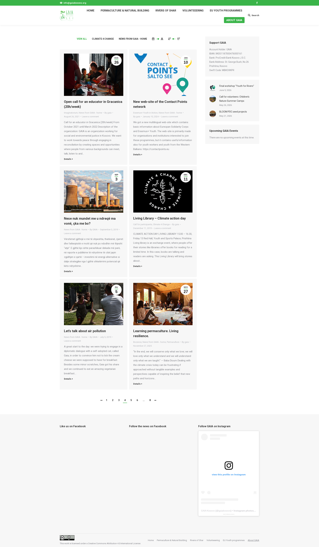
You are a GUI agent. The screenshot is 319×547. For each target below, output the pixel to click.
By (108, 112)
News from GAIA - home (133, 38)
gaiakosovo (225, 510)
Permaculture (173, 342)
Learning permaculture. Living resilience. (155, 333)
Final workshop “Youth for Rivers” (236, 86)
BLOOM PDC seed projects (233, 111)
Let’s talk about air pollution (85, 331)
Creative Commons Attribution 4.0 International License (114, 543)
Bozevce (137, 342)
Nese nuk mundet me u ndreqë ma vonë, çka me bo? (90, 221)
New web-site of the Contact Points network (160, 104)
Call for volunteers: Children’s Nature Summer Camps (234, 98)
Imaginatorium (71, 112)
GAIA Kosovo (208, 510)
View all (82, 38)
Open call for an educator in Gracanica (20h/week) (93, 104)
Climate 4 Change (103, 38)
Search (255, 15)
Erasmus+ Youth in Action (145, 112)
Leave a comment (90, 116)
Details (67, 159)
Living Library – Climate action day (159, 218)
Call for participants (142, 224)
